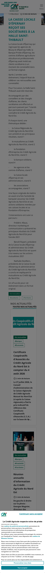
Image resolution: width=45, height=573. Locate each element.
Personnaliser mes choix (22, 563)
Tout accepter (22, 568)
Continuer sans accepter (31, 514)
